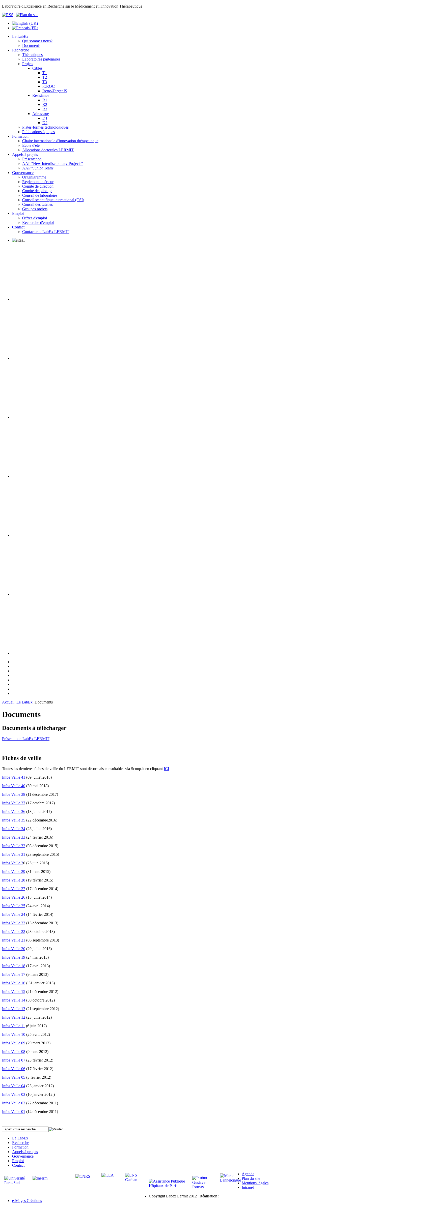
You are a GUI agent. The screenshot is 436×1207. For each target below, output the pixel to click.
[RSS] (9, 15)
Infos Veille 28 (13, 880)
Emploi (18, 1161)
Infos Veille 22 (13, 931)
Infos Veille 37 (13, 803)
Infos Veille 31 (13, 854)
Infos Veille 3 (12, 863)
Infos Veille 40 (13, 786)
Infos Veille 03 (13, 1094)
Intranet (248, 1187)
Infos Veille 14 (13, 1000)
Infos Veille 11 (13, 1026)
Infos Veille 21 (13, 940)
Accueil (8, 702)
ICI (166, 769)
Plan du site (251, 1178)
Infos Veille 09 (13, 1043)
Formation (20, 1147)
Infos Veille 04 (13, 1086)
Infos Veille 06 (13, 1069)
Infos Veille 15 (13, 991)
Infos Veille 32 (13, 846)
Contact (18, 1165)
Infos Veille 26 (13, 897)
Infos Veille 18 (13, 966)
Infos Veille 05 (13, 1077)
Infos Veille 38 (13, 794)
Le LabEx (24, 702)
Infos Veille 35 (13, 820)
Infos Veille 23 (13, 923)
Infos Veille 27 (13, 889)
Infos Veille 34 (13, 829)
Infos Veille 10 (13, 1034)
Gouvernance (23, 1156)
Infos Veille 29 (13, 871)
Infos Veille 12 (13, 1017)
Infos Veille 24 (13, 914)
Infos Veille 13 (13, 1009)
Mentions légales (255, 1183)
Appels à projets (25, 1152)
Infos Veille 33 (13, 837)
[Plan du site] (27, 15)
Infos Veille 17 (13, 974)
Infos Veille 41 (13, 777)
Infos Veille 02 (13, 1103)
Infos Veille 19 (14, 957)
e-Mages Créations (27, 1200)
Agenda (248, 1174)
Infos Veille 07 (13, 1060)
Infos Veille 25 (13, 906)
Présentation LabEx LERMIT (25, 739)
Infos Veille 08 (13, 1051)
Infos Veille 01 (13, 1111)
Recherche (20, 1142)
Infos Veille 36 (13, 811)
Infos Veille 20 (13, 949)
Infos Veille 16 (13, 983)
